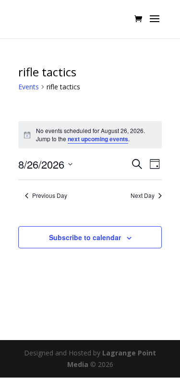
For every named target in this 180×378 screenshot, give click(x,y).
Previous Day (49, 195)
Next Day (143, 195)
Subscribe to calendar (85, 237)
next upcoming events (98, 138)
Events (28, 86)
